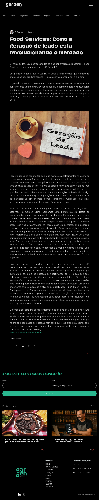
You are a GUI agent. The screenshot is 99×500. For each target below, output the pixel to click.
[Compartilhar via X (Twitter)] (17, 346)
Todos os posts (8, 15)
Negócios (24, 15)
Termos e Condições (81, 464)
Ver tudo (93, 406)
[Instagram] (23, 494)
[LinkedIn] (19, 494)
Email (53, 381)
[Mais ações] (87, 32)
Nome (5, 381)
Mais (76, 15)
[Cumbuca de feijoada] (24, 423)
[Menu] (91, 5)
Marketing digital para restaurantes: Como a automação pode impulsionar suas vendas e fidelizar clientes (73, 441)
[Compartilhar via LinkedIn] (22, 346)
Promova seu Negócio (41, 15)
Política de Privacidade (82, 468)
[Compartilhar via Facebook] (11, 346)
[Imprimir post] (34, 346)
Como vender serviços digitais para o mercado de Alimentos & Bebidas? (24, 441)
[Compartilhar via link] (28, 346)
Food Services (15, 338)
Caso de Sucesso (62, 15)
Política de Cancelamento (83, 472)
